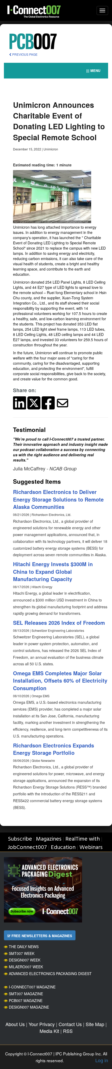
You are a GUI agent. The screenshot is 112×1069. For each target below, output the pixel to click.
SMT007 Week (21, 953)
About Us (15, 1024)
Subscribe (20, 839)
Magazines (48, 839)
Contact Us (70, 1024)
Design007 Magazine (29, 1007)
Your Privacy (42, 1024)
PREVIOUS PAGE (24, 54)
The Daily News (24, 946)
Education (63, 847)
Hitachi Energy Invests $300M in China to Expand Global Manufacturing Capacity (53, 571)
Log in (101, 1060)
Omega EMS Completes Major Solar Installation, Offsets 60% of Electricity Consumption (60, 680)
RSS (68, 1030)
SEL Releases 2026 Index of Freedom (59, 622)
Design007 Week (24, 960)
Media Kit (49, 1030)
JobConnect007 (27, 847)
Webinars (91, 847)
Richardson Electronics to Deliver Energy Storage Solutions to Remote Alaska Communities (58, 499)
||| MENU (93, 70)
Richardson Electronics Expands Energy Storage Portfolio (53, 749)
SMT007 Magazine (26, 993)
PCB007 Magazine (25, 1000)
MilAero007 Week (26, 966)
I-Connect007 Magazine (32, 986)
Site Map (95, 1024)
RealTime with (82, 839)
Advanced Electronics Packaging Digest (50, 973)
